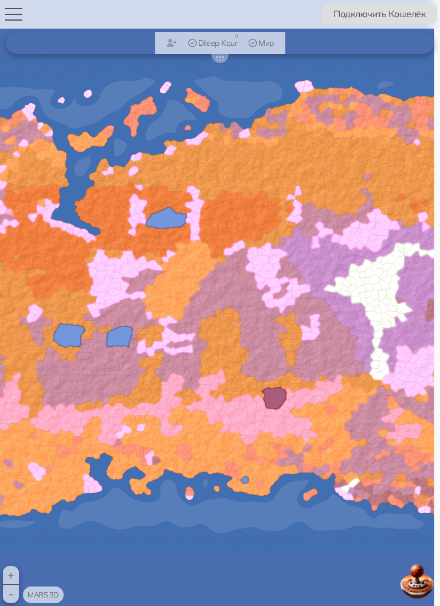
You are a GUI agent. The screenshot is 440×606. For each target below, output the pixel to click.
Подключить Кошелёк (379, 13)
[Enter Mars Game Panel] (417, 581)
